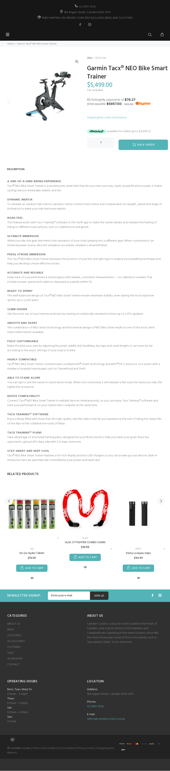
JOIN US (99, 595)
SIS (32, 549)
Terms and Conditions (46, 748)
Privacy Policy (86, 748)
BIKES (10, 629)
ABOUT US (13, 623)
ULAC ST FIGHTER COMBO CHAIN (85, 542)
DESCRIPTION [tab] (16, 169)
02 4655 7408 (87, 6)
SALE (10, 653)
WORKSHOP (15, 658)
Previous (9, 501)
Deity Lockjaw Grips (138, 553)
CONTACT (13, 664)
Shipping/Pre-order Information (107, 117)
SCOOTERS (14, 635)
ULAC (85, 538)
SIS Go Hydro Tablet (31, 553)
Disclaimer (68, 748)
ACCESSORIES (16, 641)
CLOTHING (14, 647)
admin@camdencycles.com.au (106, 719)
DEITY (138, 549)
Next (161, 501)
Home (10, 44)
